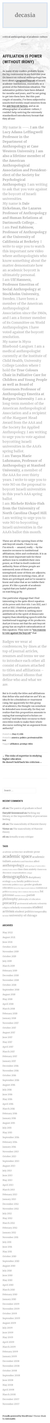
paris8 (31, 895)
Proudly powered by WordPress (17, 1416)
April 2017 (8, 1046)
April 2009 (8, 1342)
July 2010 (7, 1270)
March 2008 (9, 1394)
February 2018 (10, 1013)
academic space (17, 856)
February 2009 (10, 1351)
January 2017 (9, 1061)
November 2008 (11, 1366)
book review (12, 869)
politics (23, 738)
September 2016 (11, 1080)
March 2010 (9, 1289)
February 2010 (10, 1294)
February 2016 (10, 1113)
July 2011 (7, 1242)
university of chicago (23, 915)
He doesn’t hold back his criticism (21, 762)
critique (29, 873)
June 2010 (8, 1275)
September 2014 (11, 1137)
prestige (23, 744)
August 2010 (9, 1266)
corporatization (19, 873)
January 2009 (10, 1356)
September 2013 (11, 1161)
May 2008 (8, 1385)
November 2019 (11, 951)
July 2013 (7, 1170)
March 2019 (9, 965)
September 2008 (11, 1375)
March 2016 (9, 1108)
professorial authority (27, 903)
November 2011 (10, 1237)
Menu (24, 44)
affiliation (14, 744)
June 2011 (7, 1246)
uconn (6, 916)
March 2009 (9, 1346)
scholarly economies (21, 907)
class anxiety (29, 869)
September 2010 (11, 1261)
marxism (18, 895)
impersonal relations (28, 888)
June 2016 (7, 1094)
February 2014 (10, 1142)
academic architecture (13, 852)
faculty (13, 881)
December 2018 (11, 975)
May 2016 (7, 1099)
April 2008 (8, 1389)
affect (36, 861)
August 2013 (9, 1166)
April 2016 (8, 1104)
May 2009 (8, 1337)
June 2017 (7, 1037)
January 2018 (9, 1018)
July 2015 (7, 1127)
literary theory (34, 892)
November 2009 (11, 1308)
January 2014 (9, 1146)
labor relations (23, 892)
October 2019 (9, 956)
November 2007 (11, 1404)
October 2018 (9, 985)
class (20, 869)
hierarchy (16, 888)
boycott (31, 80)
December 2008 (11, 1361)
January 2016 (9, 1118)
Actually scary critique (21, 836)
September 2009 (11, 1318)
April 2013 (8, 1185)
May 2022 (8, 932)
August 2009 (9, 1323)
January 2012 (9, 1232)
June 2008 (8, 1380)
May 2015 (7, 1132)
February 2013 (10, 1194)
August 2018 (9, 994)
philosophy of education (29, 899)
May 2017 (7, 1042)
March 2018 (9, 1008)
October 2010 (9, 1256)
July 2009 (8, 1327)
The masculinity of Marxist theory (27, 824)
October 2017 (9, 1027)
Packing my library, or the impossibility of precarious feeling (25, 816)
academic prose (31, 852)
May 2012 (7, 1218)
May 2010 (7, 1280)
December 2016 (11, 1066)
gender (28, 884)
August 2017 (9, 1032)
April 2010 (8, 1285)
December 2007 (11, 1399)
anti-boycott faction (17, 106)
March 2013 (9, 1189)
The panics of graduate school (25, 808)
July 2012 (7, 1213)
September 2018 (11, 989)
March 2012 (9, 1223)
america (15, 738)
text (4, 740)
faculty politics (24, 881)
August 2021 (9, 937)
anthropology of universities (35, 866)
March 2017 (9, 1051)
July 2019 (7, 961)
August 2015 (9, 1123)
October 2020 (10, 946)
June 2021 (7, 942)
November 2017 (11, 1023)
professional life (34, 738)
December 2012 (11, 1204)
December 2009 (11, 1304)
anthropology (13, 865)
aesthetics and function (22, 861)
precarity (10, 903)
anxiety (5, 869)
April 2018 (8, 1004)
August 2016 (9, 1085)
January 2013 (9, 1199)
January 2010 (9, 1299)
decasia (25, 15)
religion (6, 908)
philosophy (10, 898)
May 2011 (7, 1251)
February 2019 (10, 970)
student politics (24, 911)
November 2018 (11, 980)
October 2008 (10, 1370)
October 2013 (9, 1156)
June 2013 (7, 1175)
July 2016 (7, 1089)
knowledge (14, 892)
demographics (15, 877)
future (21, 885)
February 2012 (10, 1227)
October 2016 (9, 1075)
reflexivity (42, 903)
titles (30, 744)
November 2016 (11, 1070)
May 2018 (7, 999)
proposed (21, 80)
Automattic (10, 1419)
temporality (40, 911)
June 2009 (8, 1332)
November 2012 (11, 1208)
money (23, 895)
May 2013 (7, 1180)
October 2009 (10, 1313)
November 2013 (11, 1151)
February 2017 (10, 1056)
